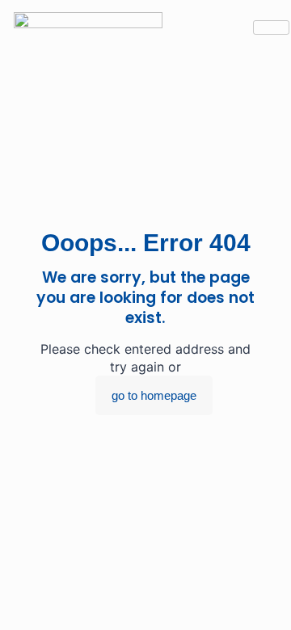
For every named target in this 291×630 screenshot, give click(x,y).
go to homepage (154, 395)
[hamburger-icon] (271, 27)
